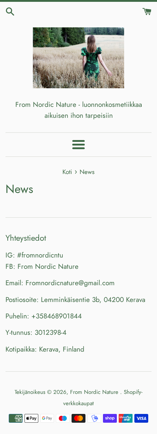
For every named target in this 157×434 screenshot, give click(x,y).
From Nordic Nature (95, 392)
